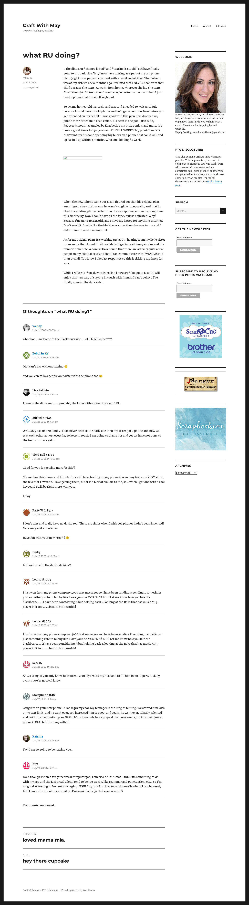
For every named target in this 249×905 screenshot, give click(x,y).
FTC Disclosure (50, 890)
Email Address (184, 237)
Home (194, 26)
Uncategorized (31, 87)
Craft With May (41, 25)
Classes (221, 26)
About (207, 26)
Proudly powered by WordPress (78, 890)
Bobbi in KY (40, 353)
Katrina (37, 736)
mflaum (27, 77)
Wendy (37, 326)
